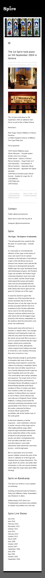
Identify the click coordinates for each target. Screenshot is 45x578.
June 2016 (11, 521)
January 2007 (12, 546)
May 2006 (11, 554)
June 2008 (11, 541)
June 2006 (11, 552)
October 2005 (13, 557)
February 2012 (13, 534)
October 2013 (13, 529)
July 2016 (11, 519)
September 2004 (14, 559)
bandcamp (13, 486)
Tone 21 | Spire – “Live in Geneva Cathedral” (30, 195)
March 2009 (12, 539)
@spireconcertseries (21, 214)
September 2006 (14, 549)
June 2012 (11, 531)
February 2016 (13, 524)
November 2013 (14, 526)
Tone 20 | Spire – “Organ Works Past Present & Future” (14, 195)
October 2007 (13, 544)
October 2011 (13, 536)
